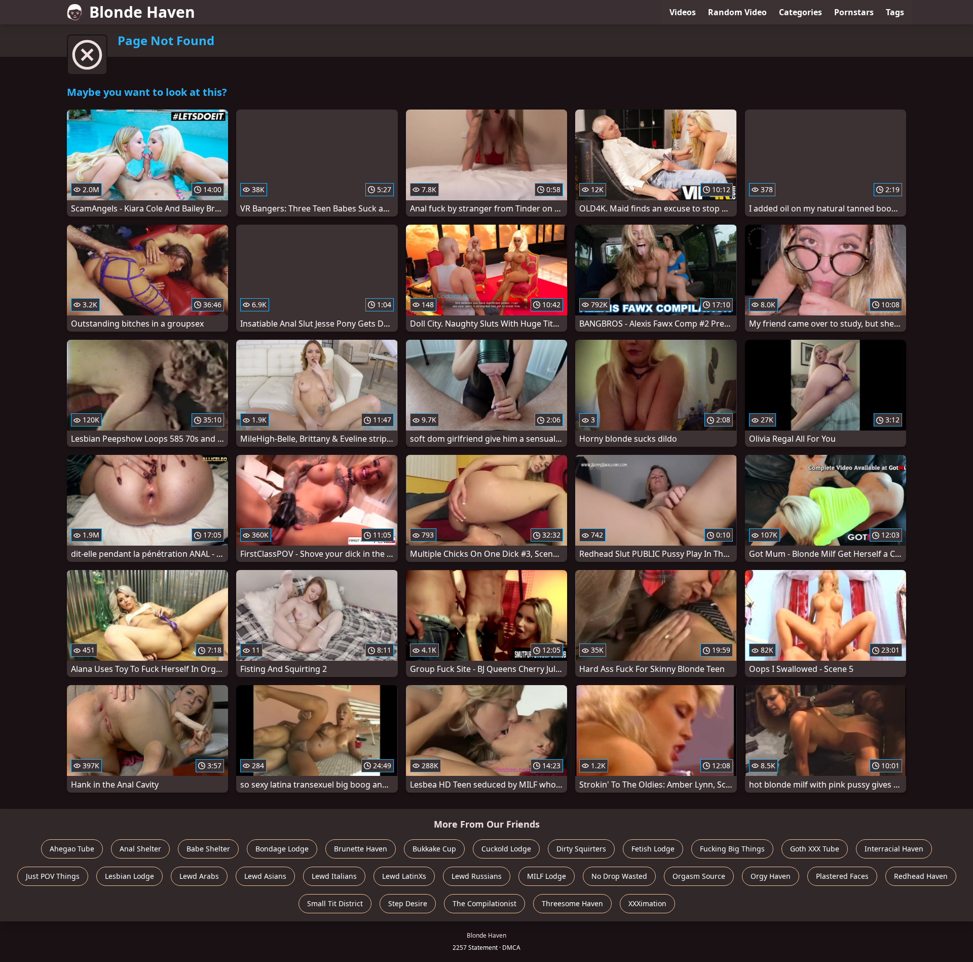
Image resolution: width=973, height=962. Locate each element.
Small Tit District (335, 903)
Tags (895, 12)
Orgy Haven (771, 876)
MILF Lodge (546, 876)
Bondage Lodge (282, 848)
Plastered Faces (842, 876)
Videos (682, 12)
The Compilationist (484, 903)
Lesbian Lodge (129, 876)
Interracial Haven (894, 848)
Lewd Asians (265, 876)
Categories (800, 12)
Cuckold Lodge (506, 848)
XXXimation (647, 903)
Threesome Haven (572, 903)
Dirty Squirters (581, 848)
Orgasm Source (698, 876)
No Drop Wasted (619, 876)
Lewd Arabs (199, 876)
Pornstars (854, 12)
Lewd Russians (477, 876)
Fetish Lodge (653, 848)
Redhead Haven (921, 876)
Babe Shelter (208, 848)
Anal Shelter (140, 848)
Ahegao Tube (72, 848)
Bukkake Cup (434, 848)
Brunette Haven (360, 848)
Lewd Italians (334, 876)
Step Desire (407, 903)
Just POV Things (53, 876)
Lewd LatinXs (404, 876)
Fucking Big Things (732, 848)
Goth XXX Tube (814, 848)
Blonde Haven (142, 12)
